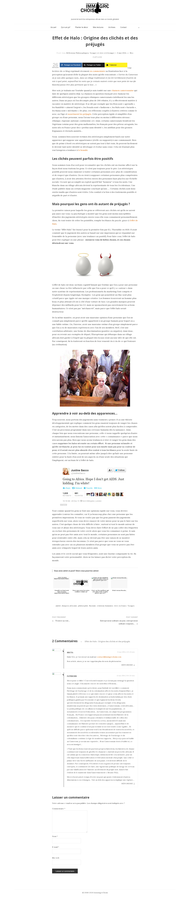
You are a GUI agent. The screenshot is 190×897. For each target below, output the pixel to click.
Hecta (70, 652)
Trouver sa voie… (61, 621)
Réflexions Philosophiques (77, 53)
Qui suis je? (65, 27)
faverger (72, 676)
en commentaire (97, 71)
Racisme (92, 606)
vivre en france (120, 606)
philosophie (83, 606)
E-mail (55, 847)
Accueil (53, 27)
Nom (55, 836)
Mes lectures (98, 27)
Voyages (131, 606)
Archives (111, 27)
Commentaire (58, 808)
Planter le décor (81, 27)
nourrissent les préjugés (79, 114)
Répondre (127, 665)
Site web (55, 858)
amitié (58, 606)
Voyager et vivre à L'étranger (102, 53)
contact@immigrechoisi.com (109, 657)
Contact (123, 27)
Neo (131, 53)
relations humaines (105, 606)
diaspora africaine (69, 606)
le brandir (83, 150)
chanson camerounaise (122, 90)
